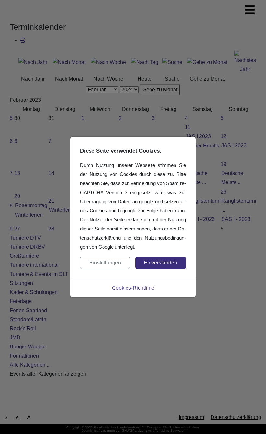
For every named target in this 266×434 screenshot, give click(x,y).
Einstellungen (105, 262)
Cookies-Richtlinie (133, 288)
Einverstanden (160, 262)
